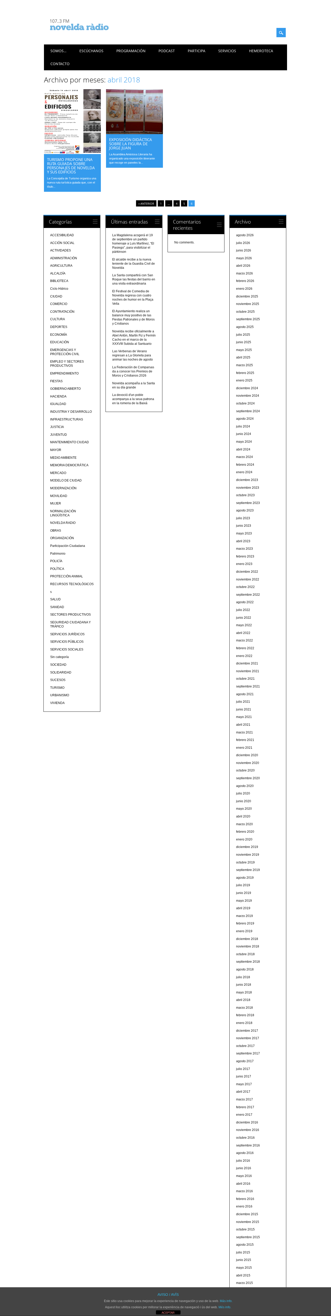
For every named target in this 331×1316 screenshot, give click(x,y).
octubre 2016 (245, 1137)
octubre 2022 (245, 587)
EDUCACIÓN (59, 342)
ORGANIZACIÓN (62, 538)
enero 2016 (244, 1206)
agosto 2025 (245, 327)
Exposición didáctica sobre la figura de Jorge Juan (130, 143)
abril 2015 (243, 1275)
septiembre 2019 (248, 870)
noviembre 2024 (247, 395)
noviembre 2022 (247, 579)
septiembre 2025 (248, 319)
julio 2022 (243, 610)
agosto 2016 (245, 1153)
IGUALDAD (58, 404)
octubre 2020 (245, 770)
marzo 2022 (244, 640)
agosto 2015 (245, 1244)
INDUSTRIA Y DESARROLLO (71, 412)
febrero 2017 (245, 1107)
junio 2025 (243, 342)
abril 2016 (243, 1183)
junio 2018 (243, 984)
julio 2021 (243, 701)
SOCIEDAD (58, 665)
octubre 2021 (245, 678)
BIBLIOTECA (59, 281)
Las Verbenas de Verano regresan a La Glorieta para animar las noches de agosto (132, 355)
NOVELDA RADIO (63, 523)
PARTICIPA (196, 50)
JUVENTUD (58, 435)
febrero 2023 (245, 556)
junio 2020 (243, 801)
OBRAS (55, 530)
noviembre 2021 (247, 671)
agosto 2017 (245, 1061)
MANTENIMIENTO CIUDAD (69, 442)
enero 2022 (244, 656)
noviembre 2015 (247, 1222)
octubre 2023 (245, 495)
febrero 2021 (245, 740)
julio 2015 (243, 1252)
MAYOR (55, 450)
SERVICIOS (227, 50)
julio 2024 (243, 426)
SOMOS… (58, 50)
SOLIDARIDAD (60, 672)
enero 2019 (244, 931)
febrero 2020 (245, 831)
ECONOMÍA (58, 334)
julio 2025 (243, 334)
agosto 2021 (245, 694)
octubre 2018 (245, 954)
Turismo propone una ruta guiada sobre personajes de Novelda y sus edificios (71, 165)
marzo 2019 (244, 916)
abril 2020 (243, 816)
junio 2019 (243, 893)
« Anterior (146, 203)
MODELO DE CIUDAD (66, 480)
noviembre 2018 (247, 946)
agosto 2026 (245, 235)
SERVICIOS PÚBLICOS (67, 642)
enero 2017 (244, 1114)
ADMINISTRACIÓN (63, 258)
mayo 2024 (244, 441)
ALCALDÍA (57, 273)
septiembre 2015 (248, 1237)
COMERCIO (58, 304)
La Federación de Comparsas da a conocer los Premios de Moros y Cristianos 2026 (133, 371)
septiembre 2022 (248, 594)
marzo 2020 (244, 824)
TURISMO (57, 688)
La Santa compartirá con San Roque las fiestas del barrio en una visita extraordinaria (133, 279)
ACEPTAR (168, 1312)
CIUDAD (56, 296)
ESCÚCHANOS (91, 50)
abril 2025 (243, 357)
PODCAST (167, 50)
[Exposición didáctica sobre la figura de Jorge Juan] (134, 133)
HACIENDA (58, 396)
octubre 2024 (245, 403)
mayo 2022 (244, 625)
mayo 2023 (244, 533)
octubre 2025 (245, 311)
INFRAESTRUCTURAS (66, 419)
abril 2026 (243, 265)
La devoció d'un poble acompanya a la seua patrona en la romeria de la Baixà (133, 399)
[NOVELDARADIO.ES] (89, 35)
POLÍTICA (57, 569)
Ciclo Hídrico (59, 288)
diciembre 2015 (247, 1214)
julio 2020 (243, 793)
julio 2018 (243, 977)
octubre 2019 (245, 862)
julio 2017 (243, 1069)
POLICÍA (56, 561)
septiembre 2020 (248, 778)
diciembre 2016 (247, 1122)
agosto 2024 (245, 418)
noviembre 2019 (247, 854)
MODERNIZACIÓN (63, 488)
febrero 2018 (245, 1015)
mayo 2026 (244, 258)
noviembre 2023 (247, 487)
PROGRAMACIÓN (131, 50)
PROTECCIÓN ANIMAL (66, 576)
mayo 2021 (244, 717)
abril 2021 (243, 724)
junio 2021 (243, 709)
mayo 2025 (244, 350)
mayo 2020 (244, 808)
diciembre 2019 (247, 847)
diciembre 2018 (247, 939)
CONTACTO (60, 63)
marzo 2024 (244, 457)
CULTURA (57, 319)
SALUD (55, 599)
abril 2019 (243, 908)
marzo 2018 (244, 1007)
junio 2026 (243, 250)
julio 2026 (243, 243)
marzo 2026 (244, 273)
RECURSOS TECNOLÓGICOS (72, 584)
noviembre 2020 (247, 763)
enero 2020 (244, 839)
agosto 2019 (245, 877)
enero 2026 (244, 288)
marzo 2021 (244, 732)
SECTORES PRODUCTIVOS (70, 614)
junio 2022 (243, 617)
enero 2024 (244, 472)
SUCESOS (57, 680)
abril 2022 (243, 633)
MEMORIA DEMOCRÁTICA (69, 465)
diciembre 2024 (247, 388)
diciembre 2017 (247, 1030)
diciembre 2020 (247, 755)
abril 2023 (243, 541)
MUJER (55, 503)
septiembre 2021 (248, 686)
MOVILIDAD (58, 496)
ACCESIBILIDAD (62, 235)
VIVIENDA (57, 703)
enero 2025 (244, 380)
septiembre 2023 (248, 503)
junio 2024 (243, 434)
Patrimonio (57, 553)
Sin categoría (59, 657)
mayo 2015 (244, 1267)
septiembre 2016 (248, 1145)
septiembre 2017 (248, 1053)
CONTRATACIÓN (62, 311)
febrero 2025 (245, 373)
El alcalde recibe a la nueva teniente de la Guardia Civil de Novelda (133, 264)
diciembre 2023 (247, 480)
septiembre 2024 (248, 411)
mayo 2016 (244, 1176)
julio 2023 (243, 518)
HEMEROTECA (261, 50)
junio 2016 (243, 1168)
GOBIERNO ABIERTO (65, 389)
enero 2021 (244, 747)
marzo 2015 (244, 1283)
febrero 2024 (245, 464)
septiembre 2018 (248, 961)
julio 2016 (243, 1160)
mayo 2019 (244, 900)
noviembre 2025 (247, 304)
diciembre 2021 (247, 663)
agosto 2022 (245, 602)
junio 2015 (243, 1260)
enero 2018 (244, 1023)
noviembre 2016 (247, 1130)
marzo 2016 (244, 1191)
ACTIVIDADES (60, 250)
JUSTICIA (57, 427)
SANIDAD (57, 607)
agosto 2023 (245, 510)
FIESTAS (56, 381)
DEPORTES (58, 327)
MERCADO (58, 473)
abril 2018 (243, 1000)
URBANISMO (59, 695)
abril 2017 (243, 1091)
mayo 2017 (244, 1084)
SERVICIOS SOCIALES (66, 649)
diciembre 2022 (247, 571)
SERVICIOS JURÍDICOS (67, 634)
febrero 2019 (245, 923)
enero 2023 (244, 564)
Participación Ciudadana (67, 546)
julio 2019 (243, 885)
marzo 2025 (244, 365)
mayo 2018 (244, 992)
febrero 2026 (245, 281)
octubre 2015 (245, 1229)
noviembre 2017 (247, 1038)
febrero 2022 (245, 648)
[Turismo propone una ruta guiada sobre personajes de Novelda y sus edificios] (72, 153)
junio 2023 (243, 525)
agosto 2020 (245, 786)
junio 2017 (243, 1076)
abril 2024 (243, 449)
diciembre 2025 (247, 296)
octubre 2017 (245, 1046)
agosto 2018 (245, 969)
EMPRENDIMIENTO (64, 373)
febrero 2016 (245, 1199)
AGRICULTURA (61, 265)
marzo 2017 (244, 1099)
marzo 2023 (244, 548)
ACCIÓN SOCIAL (62, 243)
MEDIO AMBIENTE (63, 458)
